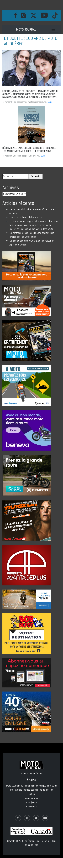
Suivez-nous (31, 806)
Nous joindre (31, 802)
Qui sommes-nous (31, 798)
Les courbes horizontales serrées (26, 217)
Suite (50, 101)
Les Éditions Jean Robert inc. (37, 840)
